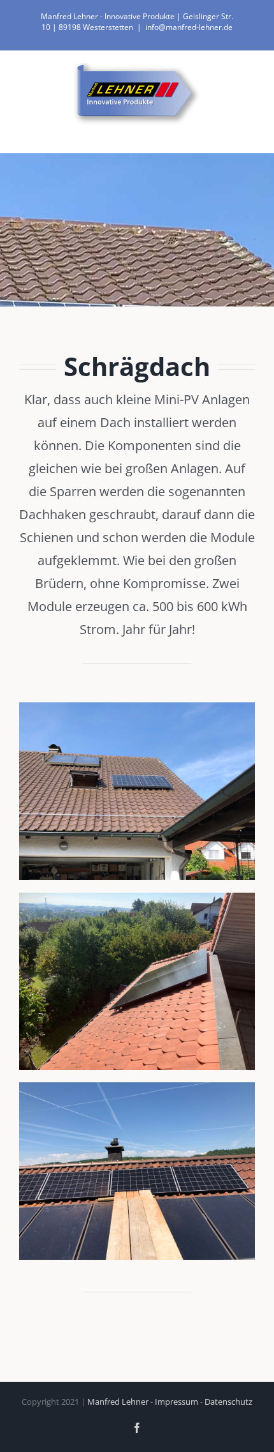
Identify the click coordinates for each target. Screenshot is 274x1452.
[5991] (137, 707)
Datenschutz (228, 1401)
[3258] (137, 898)
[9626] (137, 1087)
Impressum (176, 1401)
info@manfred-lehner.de (189, 27)
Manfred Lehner (117, 1401)
